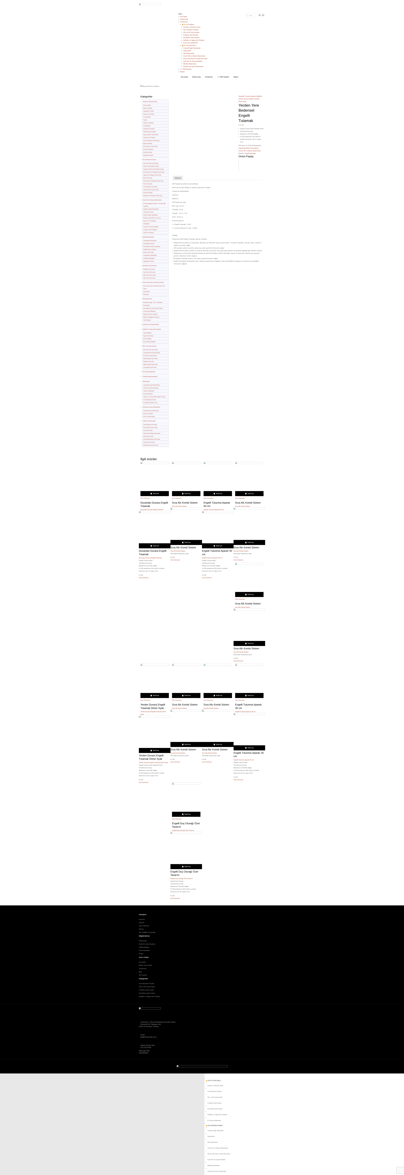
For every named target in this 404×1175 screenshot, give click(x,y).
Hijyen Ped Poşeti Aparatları (150, 314)
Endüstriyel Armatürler (149, 128)
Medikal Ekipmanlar (189, 64)
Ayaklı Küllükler (147, 333)
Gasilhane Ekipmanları (149, 258)
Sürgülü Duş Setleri (148, 155)
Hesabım (142, 919)
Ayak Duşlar (146, 291)
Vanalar (145, 120)
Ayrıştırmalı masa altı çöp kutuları (151, 352)
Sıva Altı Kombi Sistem (179, 506)
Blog (140, 972)
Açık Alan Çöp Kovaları (149, 272)
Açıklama (178, 178)
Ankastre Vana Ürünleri (149, 137)
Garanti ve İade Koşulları (147, 944)
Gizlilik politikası (144, 947)
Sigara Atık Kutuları (148, 336)
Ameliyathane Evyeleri (149, 243)
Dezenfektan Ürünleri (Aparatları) (151, 246)
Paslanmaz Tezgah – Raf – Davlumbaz (152, 302)
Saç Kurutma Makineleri (149, 311)
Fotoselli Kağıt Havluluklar (192, 48)
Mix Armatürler (147, 105)
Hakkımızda (184, 19)
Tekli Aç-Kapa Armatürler (149, 131)
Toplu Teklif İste (144, 926)
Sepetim (141, 922)
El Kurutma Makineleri (190, 43)
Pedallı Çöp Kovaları (148, 361)
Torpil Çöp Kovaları (148, 436)
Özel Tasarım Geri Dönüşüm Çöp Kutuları (153, 172)
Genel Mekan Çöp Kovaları (150, 424)
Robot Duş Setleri (147, 152)
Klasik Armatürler (147, 108)
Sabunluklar (187, 51)
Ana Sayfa (183, 16)
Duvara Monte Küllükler (149, 341)
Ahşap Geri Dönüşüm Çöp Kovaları (152, 175)
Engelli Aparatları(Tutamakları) (195, 85)
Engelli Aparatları (250, 153)
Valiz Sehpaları (147, 320)
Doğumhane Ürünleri (148, 261)
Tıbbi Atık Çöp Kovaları (149, 278)
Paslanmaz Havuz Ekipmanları (193, 66)
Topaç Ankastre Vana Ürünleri (150, 134)
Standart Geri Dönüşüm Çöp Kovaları (152, 195)
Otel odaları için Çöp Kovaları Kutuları (153, 308)
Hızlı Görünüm (145, 498)
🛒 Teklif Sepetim (186, 69)
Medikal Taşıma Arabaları (149, 249)
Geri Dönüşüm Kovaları (191, 29)
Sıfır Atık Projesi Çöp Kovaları (151, 189)
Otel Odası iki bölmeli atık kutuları (151, 433)
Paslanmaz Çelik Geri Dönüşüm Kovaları (153, 169)
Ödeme (141, 929)
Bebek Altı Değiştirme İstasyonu (151, 317)
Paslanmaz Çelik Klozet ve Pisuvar (152, 218)
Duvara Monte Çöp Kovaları (150, 427)
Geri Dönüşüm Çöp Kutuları (150, 187)
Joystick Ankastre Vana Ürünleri (151, 140)
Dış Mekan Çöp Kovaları (191, 37)
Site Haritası (143, 975)
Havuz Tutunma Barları (149, 416)
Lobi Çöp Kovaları (148, 430)
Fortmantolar (146, 305)
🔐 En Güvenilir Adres (189, 45)
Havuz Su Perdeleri (148, 413)
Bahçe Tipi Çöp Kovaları (149, 275)
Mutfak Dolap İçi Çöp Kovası (150, 445)
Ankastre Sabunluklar (148, 391)
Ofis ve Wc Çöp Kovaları (191, 32)
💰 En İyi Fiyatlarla (188, 24)
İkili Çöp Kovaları (147, 178)
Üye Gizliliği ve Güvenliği (147, 932)
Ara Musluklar (147, 117)
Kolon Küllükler (147, 338)
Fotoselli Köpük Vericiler (149, 399)
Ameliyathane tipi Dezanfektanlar (151, 385)
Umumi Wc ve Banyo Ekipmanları (194, 56)
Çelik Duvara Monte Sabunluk (151, 388)
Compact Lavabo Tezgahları (150, 229)
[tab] (178, 178)
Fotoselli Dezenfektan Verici (150, 402)
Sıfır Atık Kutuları (147, 184)
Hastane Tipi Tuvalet (148, 252)
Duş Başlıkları (146, 126)
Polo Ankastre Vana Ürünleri (150, 146)
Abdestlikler (146, 224)
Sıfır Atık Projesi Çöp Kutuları (151, 163)
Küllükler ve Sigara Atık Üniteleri (193, 40)
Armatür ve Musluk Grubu (191, 27)
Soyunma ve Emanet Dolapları (150, 226)
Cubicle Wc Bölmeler (148, 232)
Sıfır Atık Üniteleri (148, 192)
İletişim (182, 72)
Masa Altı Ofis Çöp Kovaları (150, 349)
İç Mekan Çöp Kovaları (190, 35)
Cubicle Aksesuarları (148, 212)
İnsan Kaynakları (144, 950)
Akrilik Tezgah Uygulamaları (150, 215)
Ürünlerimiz (184, 22)
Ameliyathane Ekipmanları (149, 240)
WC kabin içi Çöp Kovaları (150, 355)
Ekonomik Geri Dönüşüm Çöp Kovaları (153, 181)
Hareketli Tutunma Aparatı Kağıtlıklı (250, 96)
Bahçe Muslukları (147, 143)
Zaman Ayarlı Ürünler (148, 114)
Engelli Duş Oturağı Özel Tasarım (183, 830)
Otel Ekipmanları (188, 53)
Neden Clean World (145, 965)
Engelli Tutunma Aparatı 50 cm (214, 509)
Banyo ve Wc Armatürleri (149, 221)
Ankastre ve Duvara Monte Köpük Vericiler (154, 397)
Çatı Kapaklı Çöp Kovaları (150, 367)
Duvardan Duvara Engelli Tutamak (151, 509)
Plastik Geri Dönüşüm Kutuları (151, 166)
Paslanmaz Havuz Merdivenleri (151, 410)
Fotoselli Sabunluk (148, 394)
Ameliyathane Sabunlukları (150, 255)
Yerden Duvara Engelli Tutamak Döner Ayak (153, 762)
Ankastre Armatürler (148, 123)
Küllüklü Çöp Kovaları (149, 269)
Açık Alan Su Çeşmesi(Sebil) (192, 61)
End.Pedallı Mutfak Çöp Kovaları (151, 439)
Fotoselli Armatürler (148, 149)
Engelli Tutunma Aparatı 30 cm (245, 711)
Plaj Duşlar (146, 294)
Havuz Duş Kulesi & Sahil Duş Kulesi (195, 58)
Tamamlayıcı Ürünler (148, 111)
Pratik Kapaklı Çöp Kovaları (150, 358)
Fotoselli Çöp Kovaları (149, 442)
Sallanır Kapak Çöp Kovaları (150, 364)
